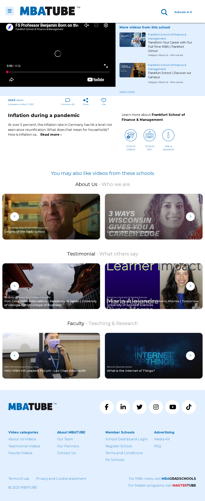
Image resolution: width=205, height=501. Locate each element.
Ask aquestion (168, 147)
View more (127, 92)
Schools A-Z (183, 12)
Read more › (50, 134)
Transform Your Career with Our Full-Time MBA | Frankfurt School (170, 45)
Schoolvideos (130, 147)
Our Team (65, 439)
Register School (119, 446)
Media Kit (162, 439)
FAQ (157, 446)
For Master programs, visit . (162, 485)
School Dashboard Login (127, 439)
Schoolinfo (149, 147)
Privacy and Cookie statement (61, 479)
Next (190, 216)
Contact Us (66, 453)
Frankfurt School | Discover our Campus (169, 75)
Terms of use (18, 479)
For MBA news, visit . (163, 479)
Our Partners (68, 446)
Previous (14, 216)
